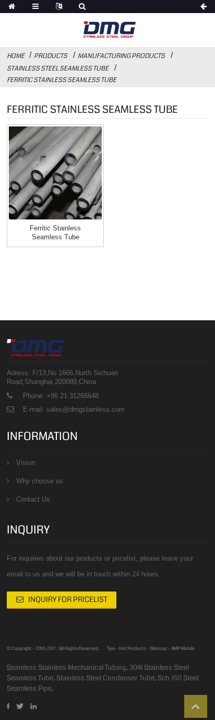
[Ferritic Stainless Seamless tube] (55, 172)
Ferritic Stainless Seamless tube (61, 80)
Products (50, 56)
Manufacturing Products (121, 56)
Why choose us (39, 481)
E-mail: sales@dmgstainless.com (74, 409)
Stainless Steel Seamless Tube (58, 68)
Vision (25, 463)
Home (16, 56)
